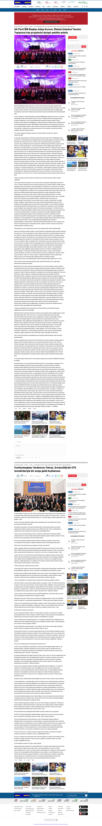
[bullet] (33, 457)
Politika (64, 9)
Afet (16, 408)
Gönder (18, 457)
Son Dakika (16, 6)
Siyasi (28, 760)
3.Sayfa (37, 9)
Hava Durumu (42, 800)
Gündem (31, 6)
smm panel (28, 814)
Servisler (24, 6)
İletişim (40, 824)
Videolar (63, 6)
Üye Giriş (68, 806)
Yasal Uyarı (66, 824)
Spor (44, 6)
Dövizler (50, 808)
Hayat (60, 9)
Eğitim (55, 9)
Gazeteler (76, 6)
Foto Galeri (55, 6)
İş (24, 760)
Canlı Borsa (39, 806)
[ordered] (31, 457)
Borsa (15, 800)
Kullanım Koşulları (59, 824)
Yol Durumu (74, 800)
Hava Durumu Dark (18, 806)
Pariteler (66, 800)
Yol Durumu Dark (18, 808)
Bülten (47, 9)
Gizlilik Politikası (46, 824)
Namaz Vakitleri (24, 800)
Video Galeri (60, 808)
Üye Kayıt (68, 808)
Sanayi (34, 408)
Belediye (20, 760)
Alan (20, 408)
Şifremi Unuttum (70, 810)
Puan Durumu (51, 800)
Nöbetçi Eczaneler (30, 810)
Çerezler (51, 824)
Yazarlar (69, 6)
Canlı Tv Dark (28, 806)
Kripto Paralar (84, 800)
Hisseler (59, 800)
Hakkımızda (36, 824)
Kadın (48, 6)
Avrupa (42, 9)
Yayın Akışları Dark (30, 808)
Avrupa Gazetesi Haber (18, 26)
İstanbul (24, 408)
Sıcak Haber (60, 814)
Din (51, 9)
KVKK (54, 824)
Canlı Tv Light (17, 810)
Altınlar (50, 806)
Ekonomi (38, 6)
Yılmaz (33, 760)
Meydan (29, 408)
